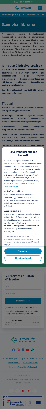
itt (37, 175)
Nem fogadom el (23, 258)
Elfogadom (23, 251)
